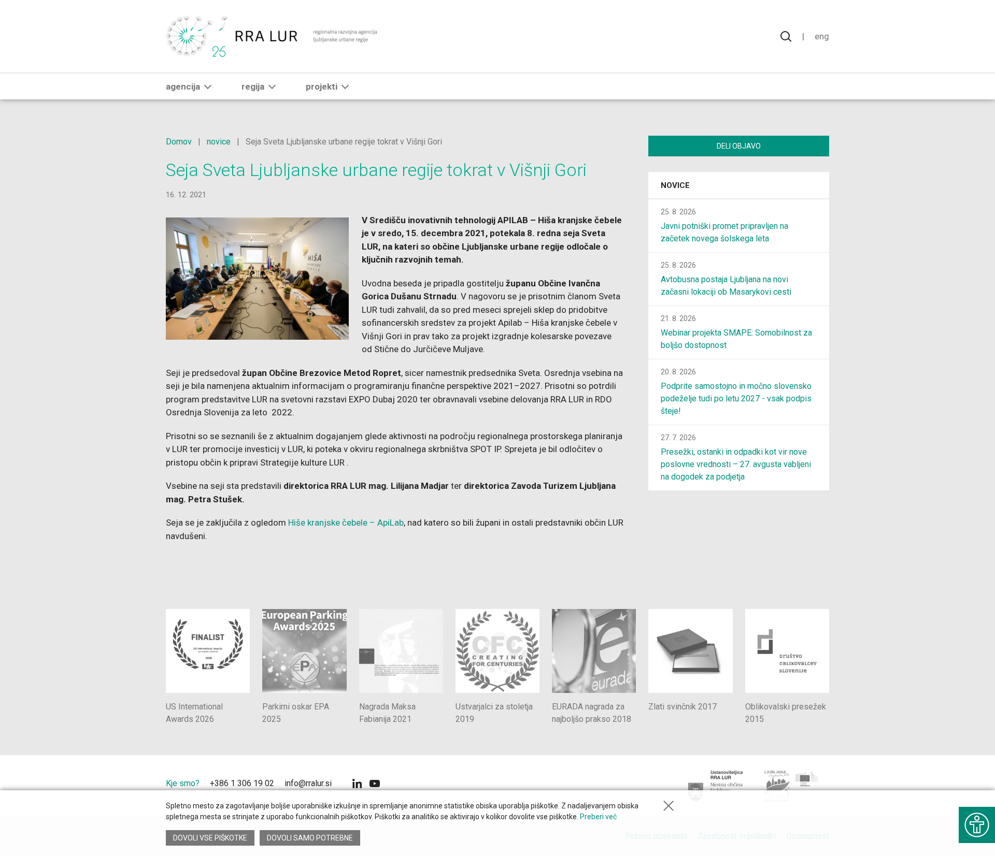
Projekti (321, 86)
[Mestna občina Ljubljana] (716, 786)
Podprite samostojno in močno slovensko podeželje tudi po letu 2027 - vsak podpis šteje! (736, 398)
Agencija (183, 86)
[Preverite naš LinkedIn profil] (357, 784)
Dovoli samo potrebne (310, 838)
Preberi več (598, 817)
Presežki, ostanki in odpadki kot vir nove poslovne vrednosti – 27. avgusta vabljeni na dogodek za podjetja (736, 464)
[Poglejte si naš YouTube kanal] (374, 784)
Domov (179, 142)
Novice (675, 185)
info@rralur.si (308, 783)
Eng (822, 36)
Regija (252, 86)
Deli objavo (739, 146)
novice (219, 142)
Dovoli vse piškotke (210, 838)
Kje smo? (183, 783)
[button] (208, 86)
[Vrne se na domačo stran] (273, 36)
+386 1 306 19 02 (242, 783)
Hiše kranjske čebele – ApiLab (346, 522)
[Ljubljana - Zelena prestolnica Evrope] (791, 786)
